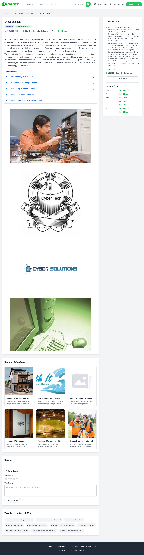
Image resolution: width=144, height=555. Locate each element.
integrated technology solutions (71, 530)
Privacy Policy (61, 546)
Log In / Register (134, 4)
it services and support (14, 525)
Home (14, 13)
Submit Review (12, 500)
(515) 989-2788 (12, 31)
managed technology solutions (17, 530)
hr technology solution (86, 525)
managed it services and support (49, 520)
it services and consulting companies (19, 520)
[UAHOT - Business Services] (10, 4)
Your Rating (8, 475)
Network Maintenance (27, 13)
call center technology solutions (62, 525)
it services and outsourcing (36, 525)
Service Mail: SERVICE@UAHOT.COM (83, 546)
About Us (50, 546)
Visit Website (64, 31)
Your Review (8, 483)
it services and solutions (74, 520)
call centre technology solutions (44, 530)
